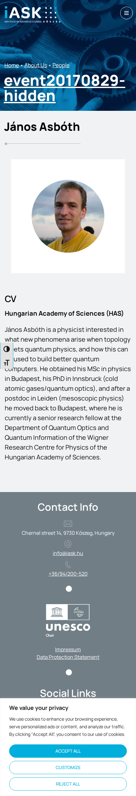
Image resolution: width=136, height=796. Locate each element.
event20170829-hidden (64, 87)
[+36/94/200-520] (68, 564)
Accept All (68, 751)
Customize (68, 767)
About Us (35, 65)
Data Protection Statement (68, 657)
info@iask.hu (68, 553)
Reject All (68, 784)
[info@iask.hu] (68, 544)
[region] (68, 747)
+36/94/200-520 (68, 573)
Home (11, 65)
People (61, 65)
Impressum (68, 649)
